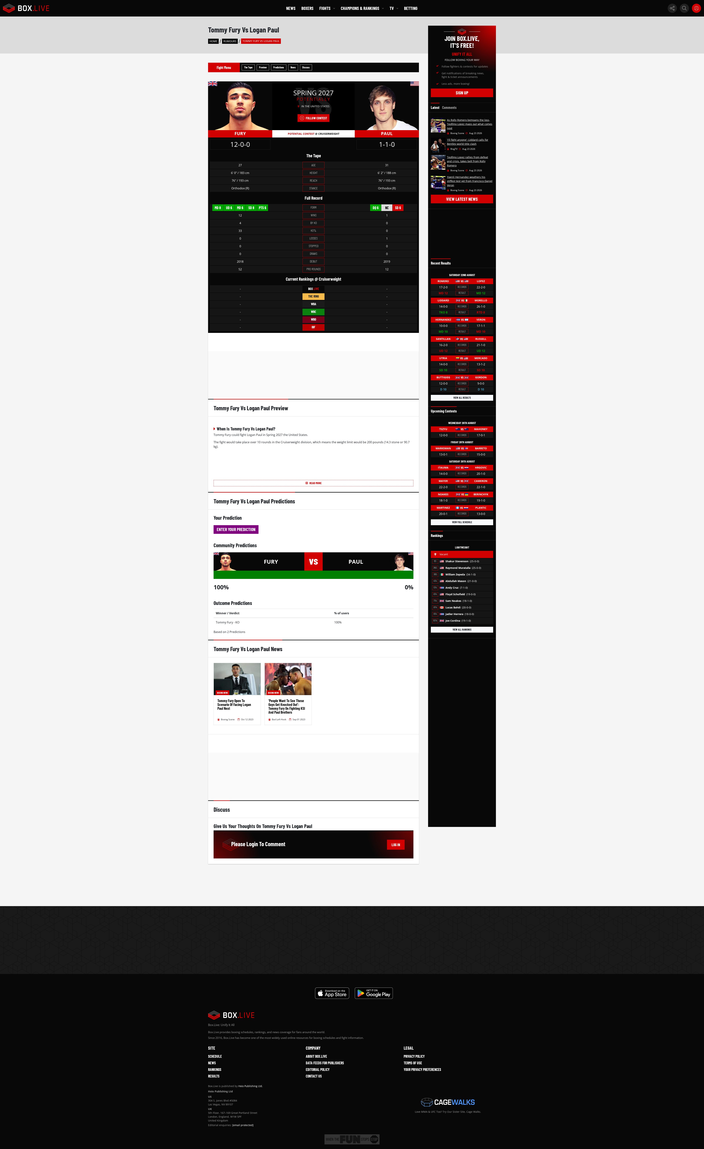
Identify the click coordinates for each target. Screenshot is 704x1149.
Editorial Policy (317, 1069)
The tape (248, 67)
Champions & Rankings (360, 8)
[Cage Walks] (448, 1102)
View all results (462, 397)
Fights (325, 8)
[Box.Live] (26, 8)
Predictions (278, 67)
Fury (240, 133)
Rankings (214, 1069)
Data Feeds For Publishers (325, 1063)
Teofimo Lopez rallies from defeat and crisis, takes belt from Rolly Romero (467, 161)
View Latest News (462, 199)
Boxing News (222, 692)
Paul (387, 133)
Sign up (462, 92)
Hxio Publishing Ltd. (250, 1086)
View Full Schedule (462, 522)
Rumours (229, 41)
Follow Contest (316, 118)
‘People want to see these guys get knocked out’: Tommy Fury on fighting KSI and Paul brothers (286, 706)
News (291, 8)
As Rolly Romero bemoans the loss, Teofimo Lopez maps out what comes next (469, 124)
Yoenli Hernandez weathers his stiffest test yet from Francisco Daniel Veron (469, 181)
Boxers (307, 8)
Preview (263, 67)
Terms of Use (413, 1063)
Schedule (215, 1056)
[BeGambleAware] (352, 1139)
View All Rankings (462, 629)
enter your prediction (236, 529)
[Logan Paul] (387, 106)
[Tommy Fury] (240, 106)
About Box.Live (316, 1056)
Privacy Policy (414, 1056)
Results (213, 1076)
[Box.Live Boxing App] (332, 993)
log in (396, 845)
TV (392, 8)
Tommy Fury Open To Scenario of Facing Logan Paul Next (234, 704)
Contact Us (314, 1076)
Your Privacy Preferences (422, 1069)
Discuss (306, 67)
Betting (410, 8)
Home (213, 41)
